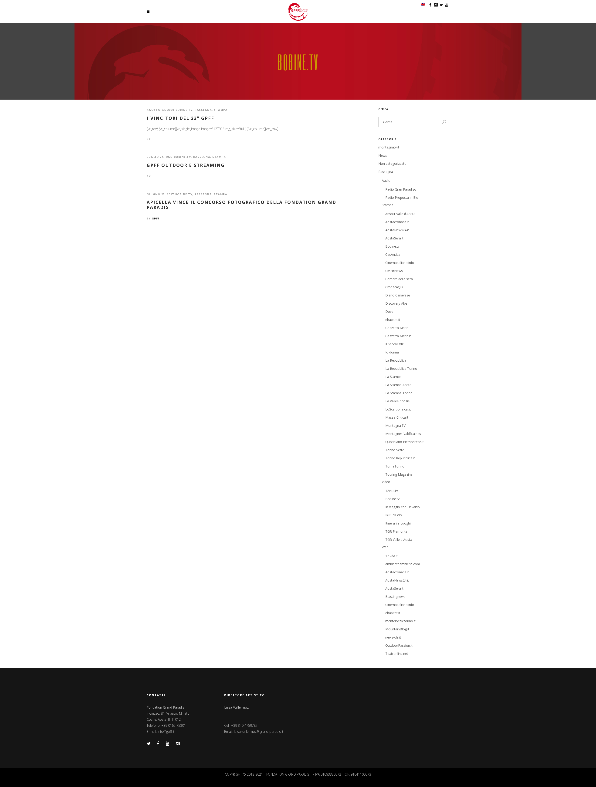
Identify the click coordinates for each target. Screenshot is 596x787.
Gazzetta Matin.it (398, 336)
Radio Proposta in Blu (401, 197)
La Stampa (393, 376)
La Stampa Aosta (398, 385)
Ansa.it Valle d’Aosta (400, 214)
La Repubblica (395, 360)
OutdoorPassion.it (399, 645)
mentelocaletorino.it (400, 621)
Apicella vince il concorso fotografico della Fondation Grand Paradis (241, 205)
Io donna (392, 352)
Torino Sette (394, 450)
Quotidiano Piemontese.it (404, 442)
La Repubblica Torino (401, 368)
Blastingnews (395, 596)
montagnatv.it (388, 147)
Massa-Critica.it (396, 417)
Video (386, 482)
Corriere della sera (399, 279)
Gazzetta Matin (396, 328)
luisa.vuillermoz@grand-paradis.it (258, 731)
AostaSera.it (394, 238)
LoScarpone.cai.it (398, 409)
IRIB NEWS (393, 515)
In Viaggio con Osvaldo (402, 507)
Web (385, 547)
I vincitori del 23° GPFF (180, 118)
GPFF (156, 218)
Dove (389, 311)
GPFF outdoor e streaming (186, 165)
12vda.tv (391, 490)
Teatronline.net (396, 653)
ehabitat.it (392, 319)
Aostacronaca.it (397, 222)
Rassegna (203, 109)
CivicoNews (394, 271)
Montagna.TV (395, 425)
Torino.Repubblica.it (400, 458)
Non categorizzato (392, 163)
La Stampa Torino (399, 393)
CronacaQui (394, 287)
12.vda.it (391, 556)
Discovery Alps (396, 303)
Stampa (220, 109)
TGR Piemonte (396, 531)
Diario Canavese (397, 295)
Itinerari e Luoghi (398, 523)
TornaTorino (394, 466)
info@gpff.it (166, 731)
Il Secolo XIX (394, 344)
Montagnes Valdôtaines (403, 433)
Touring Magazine (399, 474)
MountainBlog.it (397, 629)
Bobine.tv (184, 109)
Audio (386, 180)
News (382, 155)
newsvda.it (393, 637)
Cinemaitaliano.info (399, 262)
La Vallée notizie (397, 401)
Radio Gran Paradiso (400, 189)
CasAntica (392, 254)
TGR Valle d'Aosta (398, 539)
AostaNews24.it (397, 230)
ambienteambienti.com (402, 564)
